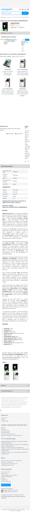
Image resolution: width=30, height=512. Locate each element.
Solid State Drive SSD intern (8, 434)
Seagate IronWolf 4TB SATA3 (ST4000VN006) (12, 447)
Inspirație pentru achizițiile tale (9, 463)
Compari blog (4, 421)
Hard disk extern (5, 432)
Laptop (3, 427)
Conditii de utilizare (19, 495)
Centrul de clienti (5, 472)
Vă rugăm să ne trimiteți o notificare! (14, 201)
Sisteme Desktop (5, 431)
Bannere (3, 478)
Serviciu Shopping (5, 481)
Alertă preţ (14, 27)
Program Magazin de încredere (9, 475)
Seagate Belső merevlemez (10, 491)
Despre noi (4, 418)
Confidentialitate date (6, 495)
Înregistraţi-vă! (6, 485)
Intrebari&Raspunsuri (7, 391)
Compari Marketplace (6, 476)
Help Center (4, 473)
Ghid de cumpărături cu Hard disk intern (11, 435)
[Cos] (25, 9)
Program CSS (4, 479)
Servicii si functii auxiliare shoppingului (11, 460)
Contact (3, 419)
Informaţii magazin (5, 43)
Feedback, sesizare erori (7, 465)
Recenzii (3, 385)
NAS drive (3, 429)
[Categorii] (20, 9)
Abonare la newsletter (7, 462)
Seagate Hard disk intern (18, 56)
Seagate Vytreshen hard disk (10, 490)
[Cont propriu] (28, 9)
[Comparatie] (22, 9)
